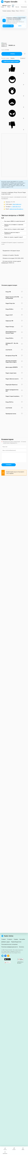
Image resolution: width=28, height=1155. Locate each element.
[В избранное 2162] (22, 379)
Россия (20, 192)
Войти (19, 25)
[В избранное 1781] (22, 326)
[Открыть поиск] (25, 1)
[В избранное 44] (22, 320)
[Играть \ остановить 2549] (25, 291)
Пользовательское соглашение (9, 944)
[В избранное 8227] (22, 396)
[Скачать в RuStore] (21, 962)
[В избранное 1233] (22, 384)
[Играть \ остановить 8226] (25, 367)
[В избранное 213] (22, 349)
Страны (2, 6)
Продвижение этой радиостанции (11, 250)
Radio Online (8, 936)
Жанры (13, 10)
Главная (3, 939)
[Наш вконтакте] (5, 956)
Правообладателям (16, 941)
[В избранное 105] (22, 402)
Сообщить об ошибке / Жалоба (10, 255)
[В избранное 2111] (22, 315)
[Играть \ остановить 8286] (25, 297)
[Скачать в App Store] (7, 959)
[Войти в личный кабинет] (13, 5)
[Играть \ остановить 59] (25, 309)
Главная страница (7, 10)
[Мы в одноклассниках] (8, 956)
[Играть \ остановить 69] (25, 303)
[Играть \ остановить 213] (25, 349)
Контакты (21, 947)
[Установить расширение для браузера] (7, 962)
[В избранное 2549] (22, 291)
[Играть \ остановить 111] (25, 355)
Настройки (22, 939)
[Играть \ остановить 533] (25, 407)
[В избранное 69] (22, 303)
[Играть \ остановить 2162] (25, 378)
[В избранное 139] (22, 361)
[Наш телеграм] (2, 956)
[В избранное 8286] (22, 297)
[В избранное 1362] (22, 332)
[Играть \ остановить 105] (25, 402)
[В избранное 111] (22, 355)
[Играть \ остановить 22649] (25, 413)
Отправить (8, 464)
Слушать (12, 53)
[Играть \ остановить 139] (25, 361)
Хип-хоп (17, 6)
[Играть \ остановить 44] (25, 320)
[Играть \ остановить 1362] (25, 332)
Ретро (17, 10)
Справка (16, 939)
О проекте (9, 939)
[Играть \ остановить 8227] (25, 396)
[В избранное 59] (22, 309)
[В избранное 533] (22, 408)
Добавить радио (5, 941)
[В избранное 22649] (22, 413)
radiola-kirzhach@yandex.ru (16, 209)
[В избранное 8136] (22, 390)
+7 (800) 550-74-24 (16, 206)
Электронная (24, 6)
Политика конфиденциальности (9, 947)
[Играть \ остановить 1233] (25, 384)
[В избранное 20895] (22, 373)
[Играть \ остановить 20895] (25, 373)
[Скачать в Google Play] (21, 959)
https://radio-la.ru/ (17, 204)
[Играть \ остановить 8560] (25, 344)
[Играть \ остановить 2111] (25, 315)
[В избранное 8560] (22, 344)
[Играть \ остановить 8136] (25, 390)
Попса (8, 6)
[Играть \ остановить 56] (25, 338)
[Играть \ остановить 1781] (25, 326)
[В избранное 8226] (22, 367)
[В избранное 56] (22, 338)
